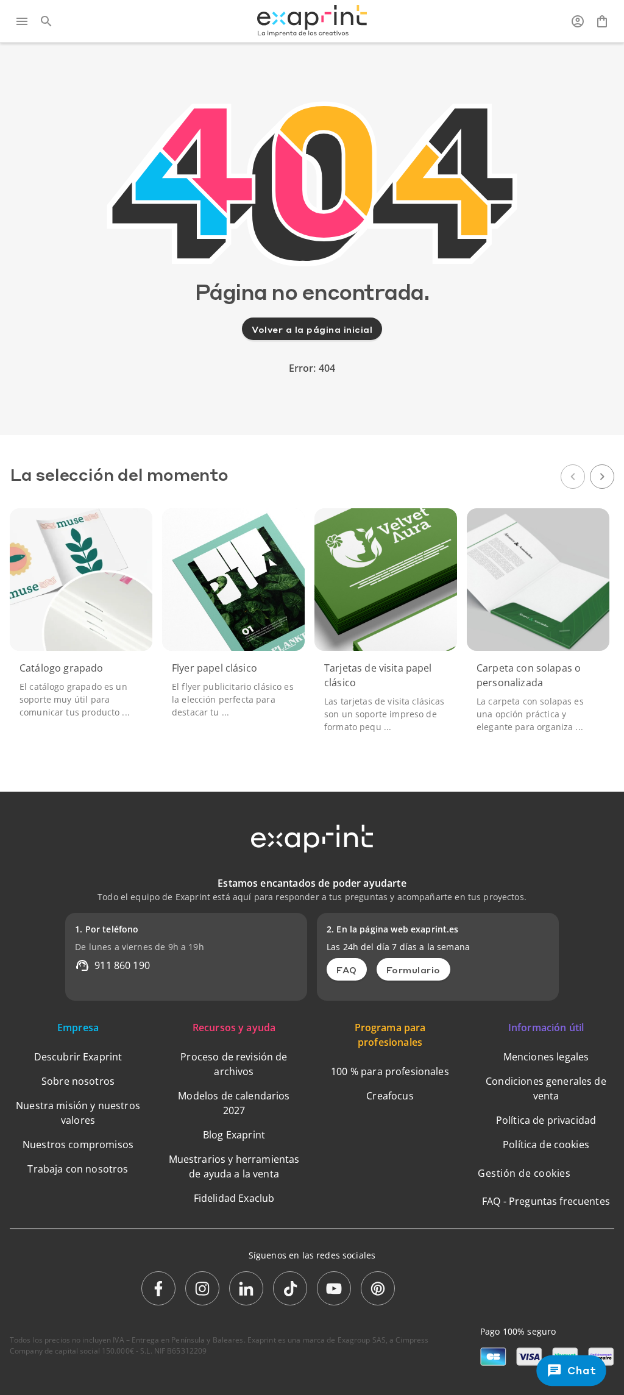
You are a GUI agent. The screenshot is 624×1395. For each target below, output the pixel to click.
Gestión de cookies (524, 1173)
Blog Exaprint (234, 1134)
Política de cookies (546, 1144)
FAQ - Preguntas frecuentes (546, 1201)
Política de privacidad (546, 1120)
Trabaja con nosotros (77, 1169)
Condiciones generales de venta (546, 1088)
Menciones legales (546, 1056)
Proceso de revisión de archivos (233, 1064)
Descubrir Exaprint (78, 1056)
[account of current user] (578, 21)
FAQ (346, 969)
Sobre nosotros (78, 1081)
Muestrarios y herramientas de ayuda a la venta (234, 1166)
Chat (581, 1370)
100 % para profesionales (390, 1071)
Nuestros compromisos (78, 1144)
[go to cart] (602, 21)
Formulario (413, 969)
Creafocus (389, 1095)
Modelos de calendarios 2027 (233, 1103)
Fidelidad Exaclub (234, 1198)
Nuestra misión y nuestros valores (78, 1113)
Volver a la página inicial (312, 329)
